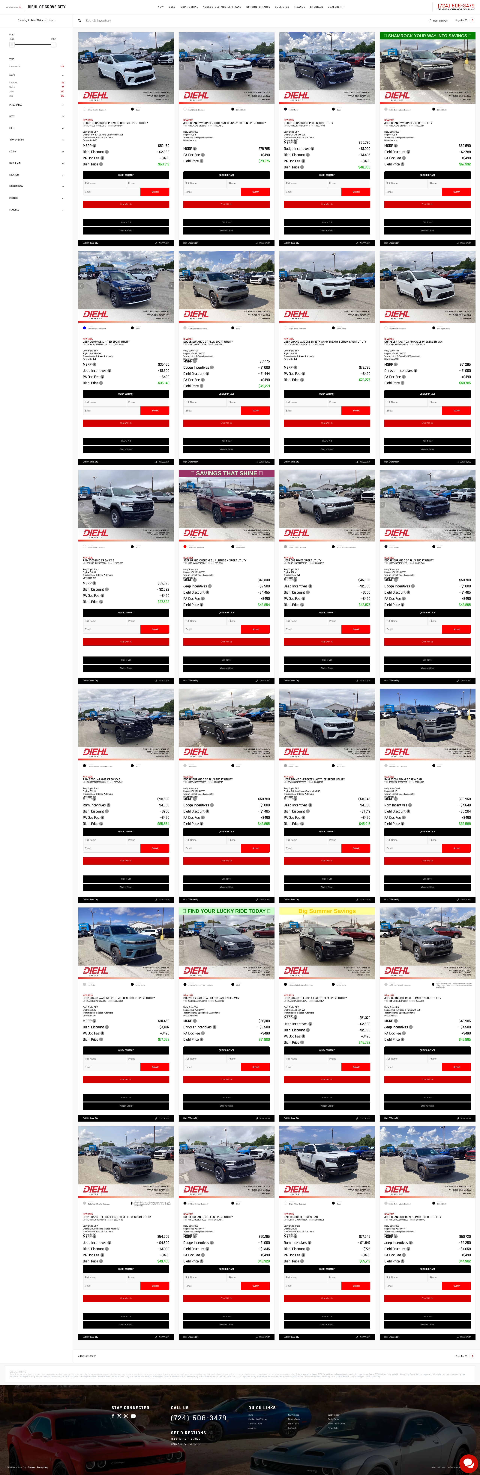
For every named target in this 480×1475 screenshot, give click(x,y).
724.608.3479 (164, 243)
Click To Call (126, 222)
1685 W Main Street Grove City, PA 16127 (456, 9)
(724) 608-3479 (456, 5)
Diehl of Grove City (90, 243)
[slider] (12, 44)
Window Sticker (126, 230)
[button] (171, 67)
